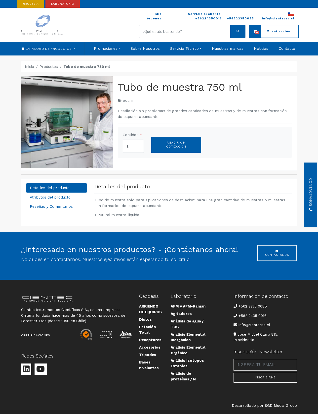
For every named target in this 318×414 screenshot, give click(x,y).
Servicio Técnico (184, 48)
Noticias (261, 48)
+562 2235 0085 (252, 306)
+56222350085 (240, 18)
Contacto (287, 48)
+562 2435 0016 (252, 315)
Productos (49, 66)
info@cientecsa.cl (254, 324)
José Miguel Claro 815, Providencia (256, 337)
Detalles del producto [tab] (50, 188)
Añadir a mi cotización (176, 144)
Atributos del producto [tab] (50, 197)
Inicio (29, 66)
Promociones (106, 48)
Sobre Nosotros (145, 48)
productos (49, 49)
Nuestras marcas (227, 48)
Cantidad (132, 135)
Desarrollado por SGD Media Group (264, 405)
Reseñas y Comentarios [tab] (51, 206)
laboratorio (62, 3)
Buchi (127, 101)
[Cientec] (42, 25)
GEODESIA (31, 3)
